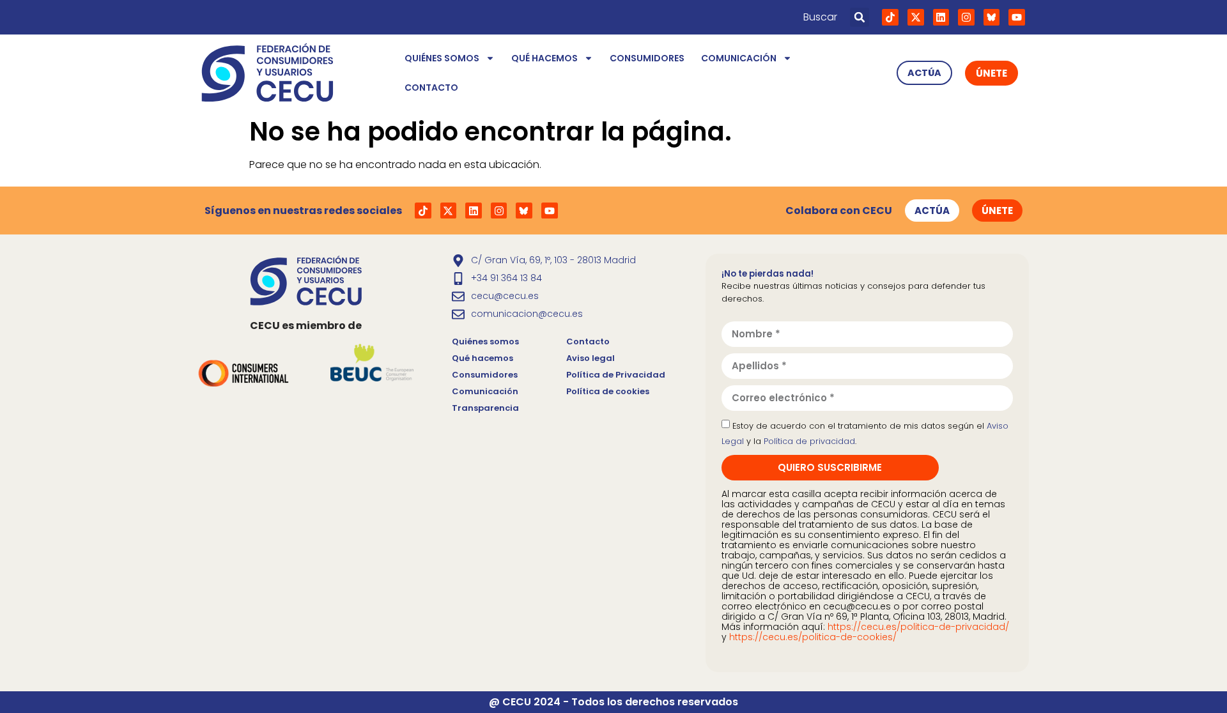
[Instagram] (966, 17)
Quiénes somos (442, 58)
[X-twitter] (915, 17)
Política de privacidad (809, 441)
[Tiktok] (890, 17)
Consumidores (647, 58)
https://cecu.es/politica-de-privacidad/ (918, 626)
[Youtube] (1016, 17)
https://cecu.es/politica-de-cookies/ (813, 637)
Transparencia (485, 408)
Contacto (431, 87)
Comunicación (738, 58)
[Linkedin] (941, 17)
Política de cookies (607, 391)
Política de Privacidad (615, 375)
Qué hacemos (544, 58)
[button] (859, 17)
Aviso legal (590, 358)
